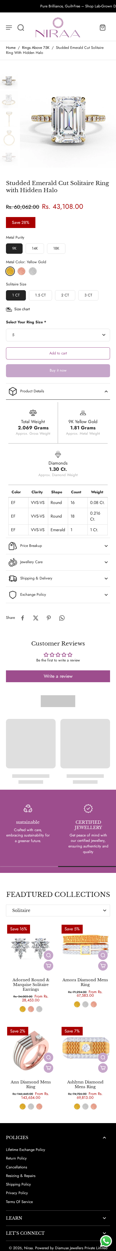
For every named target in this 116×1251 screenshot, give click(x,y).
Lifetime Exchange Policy (25, 1149)
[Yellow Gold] (10, 271)
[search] (18, 27)
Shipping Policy (18, 1184)
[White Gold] (33, 271)
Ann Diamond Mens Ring (31, 1084)
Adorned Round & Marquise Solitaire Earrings (30, 984)
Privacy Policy (17, 1193)
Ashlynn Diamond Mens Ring (85, 1084)
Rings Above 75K (35, 47)
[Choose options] (48, 966)
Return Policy (16, 1158)
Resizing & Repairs (20, 1175)
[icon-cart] (102, 27)
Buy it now (58, 370)
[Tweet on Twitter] (35, 617)
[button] (58, 353)
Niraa (28, 1248)
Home (10, 47)
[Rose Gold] (21, 271)
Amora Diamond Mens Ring (85, 982)
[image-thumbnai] (9, 80)
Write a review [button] (58, 676)
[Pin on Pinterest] (48, 617)
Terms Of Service (19, 1202)
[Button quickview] (48, 955)
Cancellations (16, 1167)
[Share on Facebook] (22, 617)
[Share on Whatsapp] (61, 617)
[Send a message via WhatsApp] (106, 1241)
